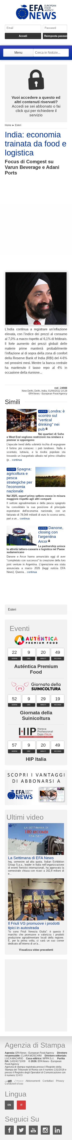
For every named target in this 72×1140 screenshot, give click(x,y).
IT (21, 1105)
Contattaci (48, 1081)
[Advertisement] (36, 230)
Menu (18, 52)
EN (9, 1105)
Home (8, 125)
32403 (19, 1075)
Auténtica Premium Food (36, 669)
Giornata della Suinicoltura (36, 715)
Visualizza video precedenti (36, 949)
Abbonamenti (33, 1081)
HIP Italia (36, 759)
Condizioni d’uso (14, 1083)
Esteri (18, 125)
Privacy (60, 1081)
